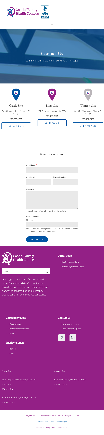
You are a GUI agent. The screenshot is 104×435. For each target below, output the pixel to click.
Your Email (30, 177)
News (12, 333)
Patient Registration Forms (73, 266)
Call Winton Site (88, 125)
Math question (32, 216)
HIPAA (52, 421)
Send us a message (70, 324)
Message (30, 189)
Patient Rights (61, 421)
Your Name (31, 165)
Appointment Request (71, 328)
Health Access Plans (70, 262)
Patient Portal (15, 324)
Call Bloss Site (52, 122)
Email (12, 353)
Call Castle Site (16, 125)
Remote (13, 348)
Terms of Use (42, 421)
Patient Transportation (19, 328)
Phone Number (59, 177)
